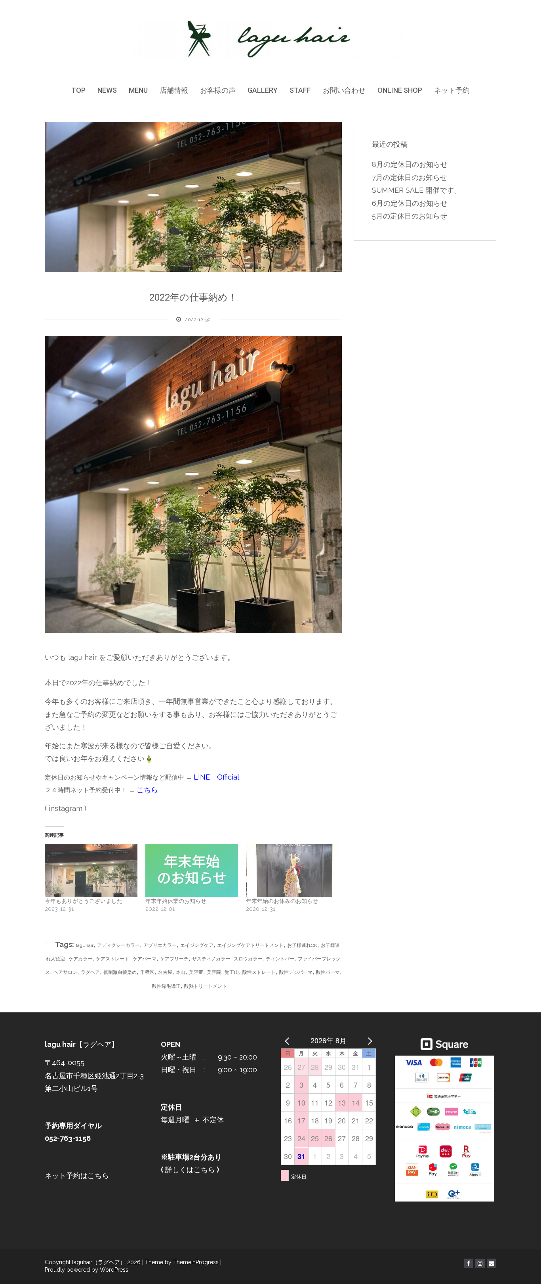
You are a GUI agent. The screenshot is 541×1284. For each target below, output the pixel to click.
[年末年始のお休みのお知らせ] (292, 870)
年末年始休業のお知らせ (175, 901)
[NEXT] (368, 1040)
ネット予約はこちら (77, 1175)
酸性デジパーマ (295, 972)
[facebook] (468, 1263)
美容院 (214, 972)
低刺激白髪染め (120, 972)
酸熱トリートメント (205, 986)
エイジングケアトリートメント (250, 945)
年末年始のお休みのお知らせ (282, 901)
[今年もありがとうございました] (91, 870)
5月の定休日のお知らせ (409, 216)
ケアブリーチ (174, 959)
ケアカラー (80, 959)
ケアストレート (112, 959)
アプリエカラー (160, 945)
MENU (138, 90)
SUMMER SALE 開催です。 (416, 190)
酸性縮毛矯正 (166, 986)
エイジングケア (196, 945)
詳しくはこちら (189, 1169)
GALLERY (263, 90)
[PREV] (288, 1040)
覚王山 (232, 972)
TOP (78, 90)
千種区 (147, 972)
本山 (180, 972)
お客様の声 (218, 90)
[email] (491, 1263)
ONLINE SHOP (399, 90)
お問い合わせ (344, 90)
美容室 (196, 972)
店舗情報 (174, 90)
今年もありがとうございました (83, 901)
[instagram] (480, 1263)
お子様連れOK (302, 945)
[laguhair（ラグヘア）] (271, 39)
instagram (65, 808)
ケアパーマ (144, 959)
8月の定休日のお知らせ (410, 164)
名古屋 (165, 972)
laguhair (84, 945)
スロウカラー (248, 959)
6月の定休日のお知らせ (410, 203)
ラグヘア (90, 972)
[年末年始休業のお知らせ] (191, 870)
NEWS (107, 90)
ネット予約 (452, 90)
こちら (147, 790)
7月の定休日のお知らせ (409, 177)
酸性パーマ (328, 972)
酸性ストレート (259, 972)
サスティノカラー (211, 959)
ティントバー (280, 959)
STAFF (300, 90)
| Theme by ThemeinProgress (180, 1262)
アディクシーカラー (118, 945)
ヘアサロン (65, 972)
